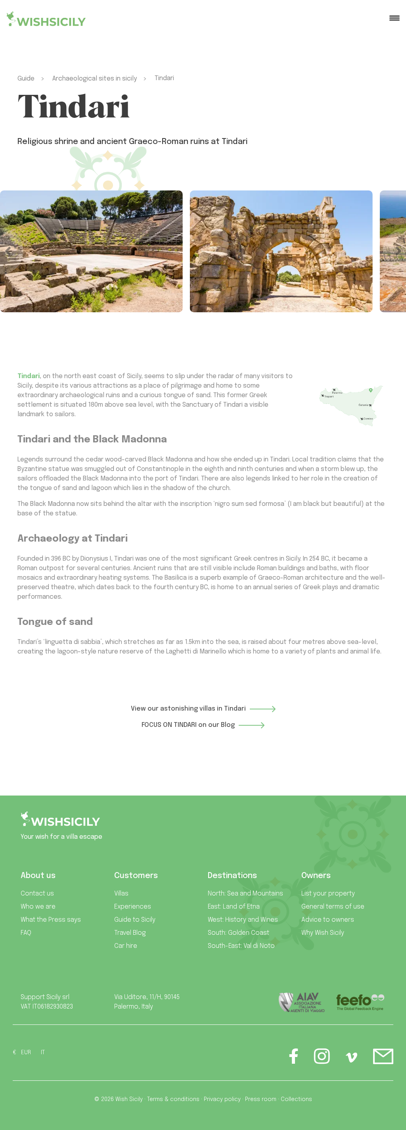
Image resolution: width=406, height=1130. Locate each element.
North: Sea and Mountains (245, 893)
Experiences (132, 906)
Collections (296, 1099)
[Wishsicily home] (60, 822)
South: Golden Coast (238, 933)
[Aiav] (302, 1002)
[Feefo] (360, 1002)
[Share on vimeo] (351, 1060)
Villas (121, 893)
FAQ (26, 933)
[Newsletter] (383, 1060)
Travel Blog (130, 933)
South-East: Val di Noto (241, 946)
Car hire (125, 946)
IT (43, 1052)
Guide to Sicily (134, 920)
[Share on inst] (322, 1060)
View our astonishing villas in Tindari (188, 709)
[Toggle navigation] (394, 19)
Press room (260, 1099)
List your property (328, 893)
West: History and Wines (243, 920)
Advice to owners (327, 920)
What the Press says (51, 920)
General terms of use (332, 906)
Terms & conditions (173, 1099)
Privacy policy (222, 1099)
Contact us (37, 893)
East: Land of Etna (234, 906)
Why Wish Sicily (322, 933)
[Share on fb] (293, 1060)
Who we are (38, 906)
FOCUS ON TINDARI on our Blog (188, 725)
